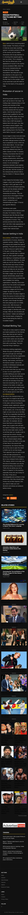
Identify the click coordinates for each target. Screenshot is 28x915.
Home (4, 9)
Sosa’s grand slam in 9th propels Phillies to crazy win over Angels (14, 837)
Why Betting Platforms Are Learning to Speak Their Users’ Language (13, 525)
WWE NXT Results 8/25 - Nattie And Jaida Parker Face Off (20, 763)
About (2, 894)
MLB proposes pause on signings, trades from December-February (13, 847)
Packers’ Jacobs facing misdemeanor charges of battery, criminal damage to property (13, 853)
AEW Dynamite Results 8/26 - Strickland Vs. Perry (19, 784)
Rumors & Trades (5, 887)
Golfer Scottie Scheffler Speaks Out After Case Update (6, 809)
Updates (8, 9)
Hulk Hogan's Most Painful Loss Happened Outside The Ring (20, 740)
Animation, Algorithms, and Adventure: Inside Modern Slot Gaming (12, 548)
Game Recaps (4, 880)
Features (3, 882)
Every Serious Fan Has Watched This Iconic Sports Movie (6, 785)
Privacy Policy (4, 899)
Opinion (3, 884)
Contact (3, 896)
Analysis (3, 877)
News (2, 875)
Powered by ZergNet (22, 815)
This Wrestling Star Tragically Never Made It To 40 (6, 763)
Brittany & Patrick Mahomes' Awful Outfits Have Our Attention (20, 809)
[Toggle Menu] (21, 2)
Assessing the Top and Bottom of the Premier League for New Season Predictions (14, 573)
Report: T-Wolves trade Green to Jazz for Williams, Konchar (13, 842)
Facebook (13, 498)
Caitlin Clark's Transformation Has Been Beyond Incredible (7, 740)
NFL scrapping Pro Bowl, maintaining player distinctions (12, 858)
